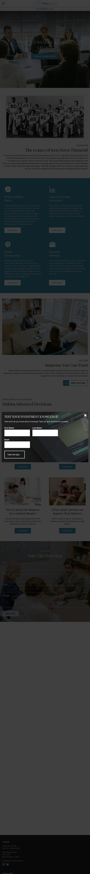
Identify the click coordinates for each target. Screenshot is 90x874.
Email (6, 439)
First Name (9, 428)
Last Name (37, 428)
